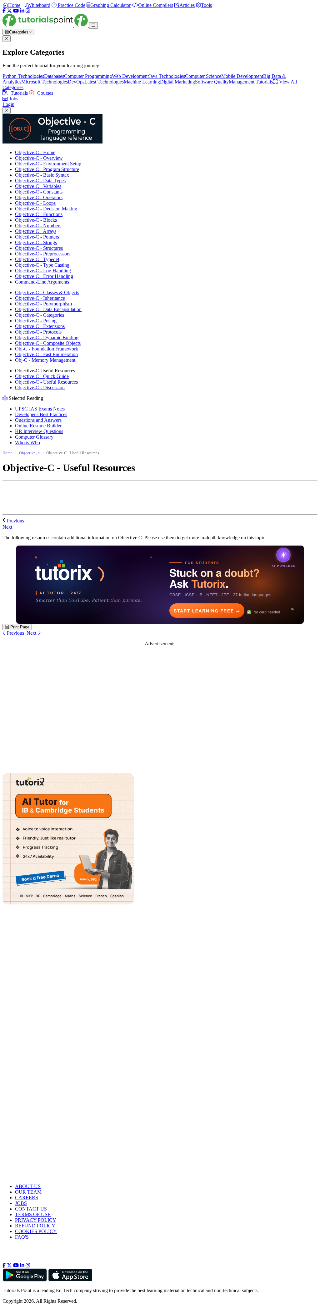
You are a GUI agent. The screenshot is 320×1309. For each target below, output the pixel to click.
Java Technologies (167, 76)
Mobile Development (242, 76)
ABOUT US (28, 1186)
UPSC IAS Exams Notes (40, 408)
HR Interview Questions (39, 431)
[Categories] (93, 25)
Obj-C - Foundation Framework (46, 348)
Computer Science (203, 76)
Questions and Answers (38, 420)
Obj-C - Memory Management (45, 360)
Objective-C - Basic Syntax (42, 175)
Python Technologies (23, 76)
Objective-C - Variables (38, 186)
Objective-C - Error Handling (44, 276)
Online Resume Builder (38, 425)
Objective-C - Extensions (40, 326)
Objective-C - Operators (38, 197)
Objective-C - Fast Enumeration (46, 354)
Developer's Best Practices (41, 414)
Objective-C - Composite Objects (48, 343)
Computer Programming (88, 76)
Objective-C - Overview (39, 158)
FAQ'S (22, 1237)
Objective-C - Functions (38, 214)
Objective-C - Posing (36, 320)
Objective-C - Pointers (37, 236)
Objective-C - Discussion (40, 387)
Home (7, 453)
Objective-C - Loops (35, 203)
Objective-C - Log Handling (43, 270)
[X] (9, 10)
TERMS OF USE (33, 1214)
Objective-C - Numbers (38, 225)
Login (8, 104)
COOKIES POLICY (36, 1231)
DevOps (76, 81)
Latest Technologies (104, 81)
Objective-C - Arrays (35, 231)
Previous (15, 520)
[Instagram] (28, 10)
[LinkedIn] (22, 10)
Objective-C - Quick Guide (42, 376)
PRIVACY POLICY (35, 1220)
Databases (54, 76)
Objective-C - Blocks (36, 220)
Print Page (19, 627)
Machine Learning (142, 81)
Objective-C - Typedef (37, 259)
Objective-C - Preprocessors (42, 253)
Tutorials (18, 93)
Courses (44, 93)
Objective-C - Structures (39, 248)
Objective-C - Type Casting (42, 265)
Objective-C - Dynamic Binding (46, 337)
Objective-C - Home (35, 152)
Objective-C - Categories (39, 315)
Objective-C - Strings (36, 242)
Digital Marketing (177, 81)
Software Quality (212, 81)
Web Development (130, 76)
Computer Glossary (34, 437)
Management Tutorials (251, 81)
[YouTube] (16, 10)
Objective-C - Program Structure (47, 169)
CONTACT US (31, 1208)
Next (7, 527)
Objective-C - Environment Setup (48, 163)
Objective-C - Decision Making (46, 208)
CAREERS (26, 1197)
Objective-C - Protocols (38, 332)
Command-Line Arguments (42, 281)
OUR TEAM (28, 1192)
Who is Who (27, 442)
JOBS (21, 1203)
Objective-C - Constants (38, 191)
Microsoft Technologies (44, 81)
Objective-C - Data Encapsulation (48, 309)
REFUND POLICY (35, 1225)
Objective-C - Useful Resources (46, 382)
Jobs (13, 98)
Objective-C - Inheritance (40, 298)
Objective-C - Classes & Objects (47, 292)
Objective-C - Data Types (40, 180)
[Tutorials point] (45, 25)
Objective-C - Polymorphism (43, 303)
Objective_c (29, 453)
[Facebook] (4, 10)
